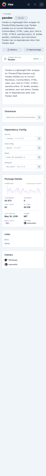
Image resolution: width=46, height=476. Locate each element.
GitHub (7, 243)
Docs (7, 239)
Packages (7, 14)
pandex (7, 18)
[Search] (35, 4)
